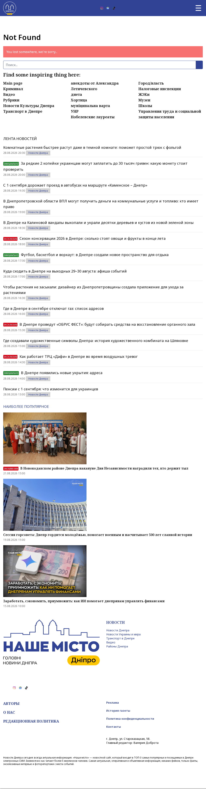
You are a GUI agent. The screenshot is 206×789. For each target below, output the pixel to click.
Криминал (13, 88)
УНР (74, 111)
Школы (145, 105)
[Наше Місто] (9, 8)
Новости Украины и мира (123, 634)
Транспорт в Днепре (22, 111)
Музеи (144, 100)
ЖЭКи (143, 94)
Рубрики (11, 100)
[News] (107, 8)
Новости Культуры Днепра (28, 105)
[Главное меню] (198, 8)
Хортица (79, 100)
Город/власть (151, 83)
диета (76, 94)
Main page (12, 83)
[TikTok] (113, 8)
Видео (9, 94)
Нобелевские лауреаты (92, 116)
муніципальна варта (90, 105)
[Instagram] (101, 8)
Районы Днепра (117, 646)
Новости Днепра (38, 153)
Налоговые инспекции (159, 88)
